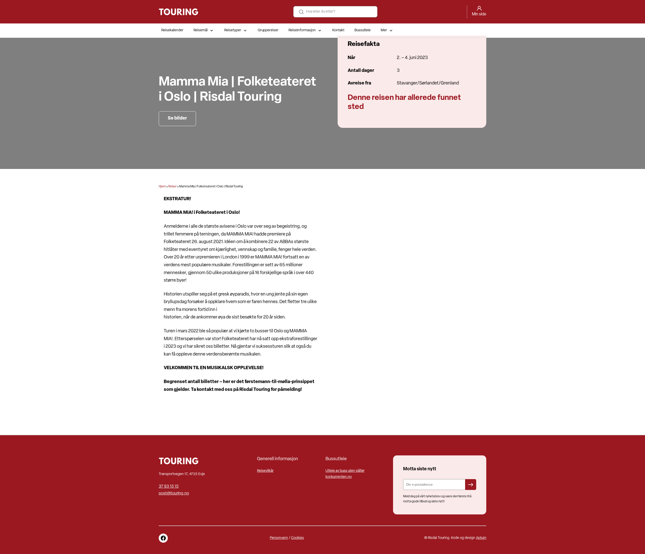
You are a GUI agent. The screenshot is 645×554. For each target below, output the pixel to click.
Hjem (162, 186)
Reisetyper (232, 30)
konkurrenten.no (339, 477)
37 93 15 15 (169, 487)
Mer (384, 30)
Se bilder (177, 118)
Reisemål (201, 30)
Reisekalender (172, 30)
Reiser (172, 186)
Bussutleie (362, 30)
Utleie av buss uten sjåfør (345, 471)
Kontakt (338, 30)
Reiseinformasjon (302, 30)
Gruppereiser (268, 30)
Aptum (481, 538)
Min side (479, 14)
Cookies (297, 538)
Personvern (279, 538)
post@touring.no (174, 493)
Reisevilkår (265, 471)
